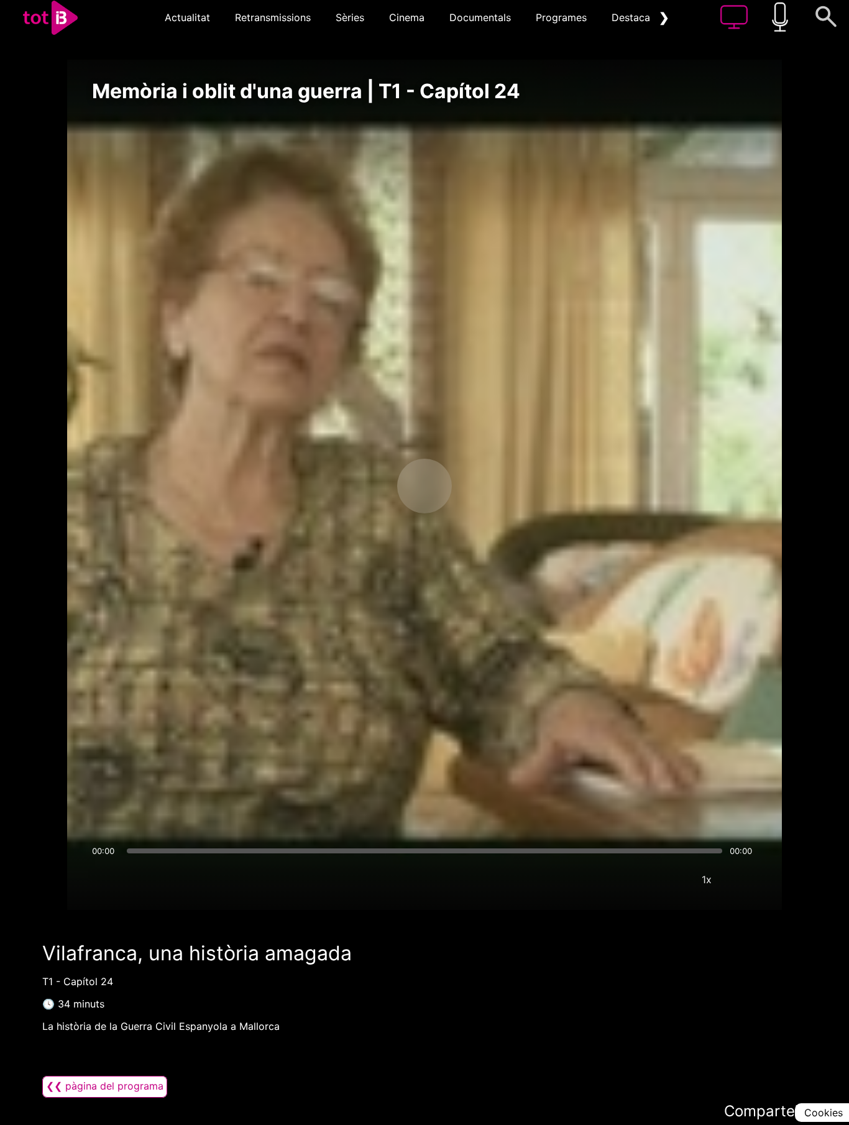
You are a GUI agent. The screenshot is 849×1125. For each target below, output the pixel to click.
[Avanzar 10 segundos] (490, 486)
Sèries (350, 17)
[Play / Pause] (424, 486)
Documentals (480, 17)
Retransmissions (273, 17)
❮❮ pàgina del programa (104, 1086)
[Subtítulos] (632, 879)
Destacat (633, 17)
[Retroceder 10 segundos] (359, 486)
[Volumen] (105, 879)
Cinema (406, 17)
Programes (561, 17)
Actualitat (187, 17)
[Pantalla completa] (744, 879)
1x (707, 879)
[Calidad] (669, 879)
